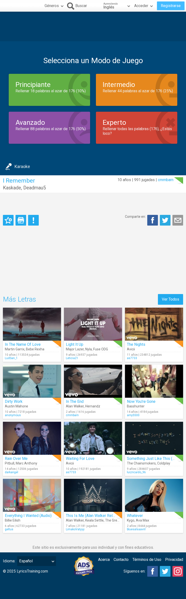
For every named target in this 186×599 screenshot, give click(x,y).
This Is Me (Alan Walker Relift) (91, 515)
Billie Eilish (12, 520)
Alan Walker (75, 406)
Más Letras (19, 299)
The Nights (136, 344)
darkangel (11, 472)
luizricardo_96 (136, 472)
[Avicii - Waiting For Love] (93, 438)
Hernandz (92, 406)
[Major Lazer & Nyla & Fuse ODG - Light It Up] (93, 324)
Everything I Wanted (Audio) (28, 515)
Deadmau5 (34, 188)
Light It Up (74, 344)
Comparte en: (135, 216)
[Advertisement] (93, 26)
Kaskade (12, 188)
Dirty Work (14, 401)
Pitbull (9, 463)
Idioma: (9, 561)
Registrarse (171, 5)
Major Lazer (75, 349)
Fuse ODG (100, 349)
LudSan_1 (11, 358)
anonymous (13, 415)
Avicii (131, 349)
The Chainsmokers (141, 463)
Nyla (88, 349)
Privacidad (174, 559)
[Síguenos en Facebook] (152, 571)
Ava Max (142, 520)
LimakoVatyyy (75, 529)
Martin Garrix (14, 349)
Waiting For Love (80, 458)
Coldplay (163, 463)
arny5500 (133, 415)
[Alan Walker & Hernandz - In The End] (93, 381)
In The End (75, 401)
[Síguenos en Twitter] (165, 571)
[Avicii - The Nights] (154, 324)
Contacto (121, 559)
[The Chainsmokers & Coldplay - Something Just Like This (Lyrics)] (154, 438)
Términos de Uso (146, 559)
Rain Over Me (16, 458)
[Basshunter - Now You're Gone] (154, 381)
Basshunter (136, 406)
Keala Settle (94, 520)
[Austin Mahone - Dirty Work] (32, 381)
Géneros (52, 5)
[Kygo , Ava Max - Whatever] (154, 495)
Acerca (104, 559)
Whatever (135, 515)
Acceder (141, 5)
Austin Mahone (16, 406)
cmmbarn (165, 179)
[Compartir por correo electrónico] (177, 220)
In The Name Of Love (23, 344)
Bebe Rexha (35, 349)
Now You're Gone (141, 401)
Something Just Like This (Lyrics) (155, 458)
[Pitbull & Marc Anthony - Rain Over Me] (32, 438)
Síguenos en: (134, 571)
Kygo (130, 520)
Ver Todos (170, 299)
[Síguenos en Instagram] (177, 571)
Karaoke (22, 166)
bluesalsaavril (136, 529)
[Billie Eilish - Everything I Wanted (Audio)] (32, 495)
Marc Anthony (26, 463)
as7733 (132, 358)
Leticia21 (72, 358)
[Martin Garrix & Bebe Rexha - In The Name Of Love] (32, 324)
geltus (9, 529)
